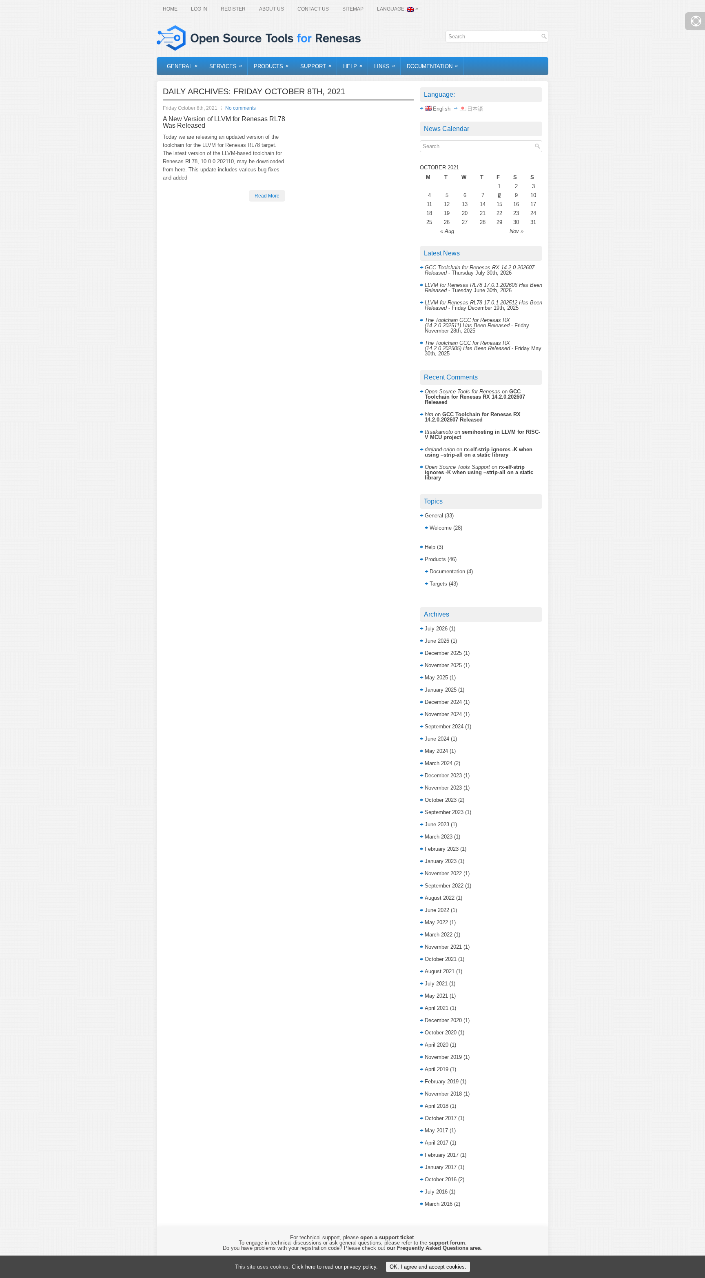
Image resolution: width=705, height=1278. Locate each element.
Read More (267, 196)
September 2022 (444, 886)
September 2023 (444, 812)
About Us (271, 9)
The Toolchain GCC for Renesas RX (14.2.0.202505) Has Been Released (467, 345)
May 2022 (436, 922)
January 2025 (441, 690)
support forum (447, 1243)
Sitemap (353, 9)
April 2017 (436, 1143)
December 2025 (443, 653)
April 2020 (436, 1045)
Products (271, 65)
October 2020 (441, 1033)
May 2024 (436, 751)
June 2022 (437, 910)
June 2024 (437, 739)
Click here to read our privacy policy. (335, 1267)
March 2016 (438, 1204)
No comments (240, 108)
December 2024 (443, 702)
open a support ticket (387, 1237)
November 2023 (443, 788)
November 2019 (443, 1057)
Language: (397, 9)
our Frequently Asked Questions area (434, 1248)
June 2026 (437, 641)
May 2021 (436, 996)
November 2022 (443, 873)
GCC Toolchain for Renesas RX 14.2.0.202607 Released (475, 396)
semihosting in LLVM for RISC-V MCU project (482, 434)
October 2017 (441, 1118)
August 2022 (439, 898)
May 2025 (436, 677)
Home (170, 9)
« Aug (447, 231)
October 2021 (441, 959)
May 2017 (436, 1130)
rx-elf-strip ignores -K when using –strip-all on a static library (478, 452)
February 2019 (442, 1081)
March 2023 (438, 837)
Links (384, 65)
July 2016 (436, 1192)
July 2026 (436, 629)
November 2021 (443, 947)
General (182, 65)
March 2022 (438, 935)
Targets (438, 584)
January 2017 (441, 1167)
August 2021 (439, 971)
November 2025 (443, 665)
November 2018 (443, 1094)
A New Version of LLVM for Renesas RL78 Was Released (224, 122)
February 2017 (442, 1155)
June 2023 (437, 824)
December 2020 (443, 1020)
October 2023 (441, 800)
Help (352, 65)
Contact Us (313, 9)
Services (225, 65)
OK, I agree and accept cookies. (428, 1267)
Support (315, 65)
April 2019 (436, 1069)
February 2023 (442, 849)
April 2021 (436, 1008)
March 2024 (438, 763)
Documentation (432, 65)
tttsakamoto (439, 432)
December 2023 (443, 775)
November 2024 (443, 714)
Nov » (516, 231)
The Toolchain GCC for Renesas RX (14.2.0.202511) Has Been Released (467, 322)
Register (233, 9)
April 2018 (436, 1106)
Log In (199, 9)
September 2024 (444, 726)
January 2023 (441, 861)
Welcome (441, 528)
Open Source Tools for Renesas (462, 391)
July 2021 (436, 984)
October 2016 (441, 1179)
